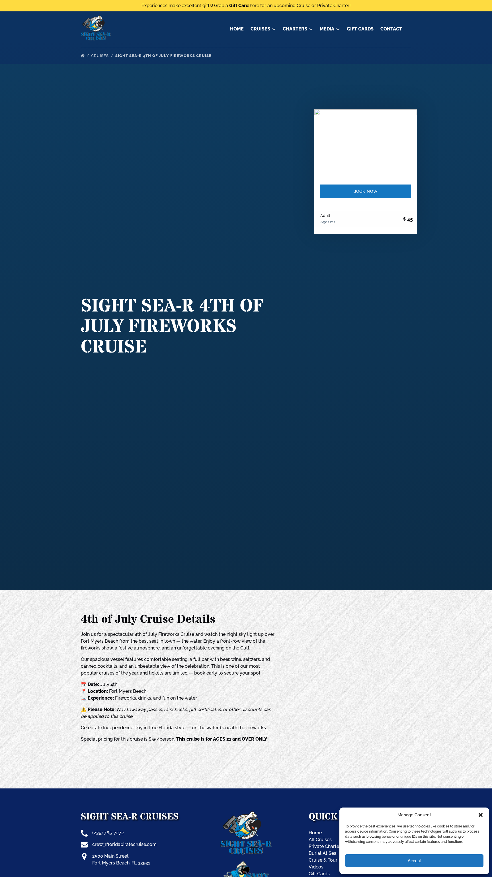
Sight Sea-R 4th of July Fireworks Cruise (164, 56)
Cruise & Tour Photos (331, 860)
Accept (414, 860)
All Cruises (320, 839)
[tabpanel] (365, 143)
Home (237, 29)
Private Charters (326, 846)
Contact (391, 29)
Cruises (100, 56)
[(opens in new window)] (246, 864)
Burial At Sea (323, 853)
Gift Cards (360, 29)
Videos (316, 867)
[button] (480, 815)
